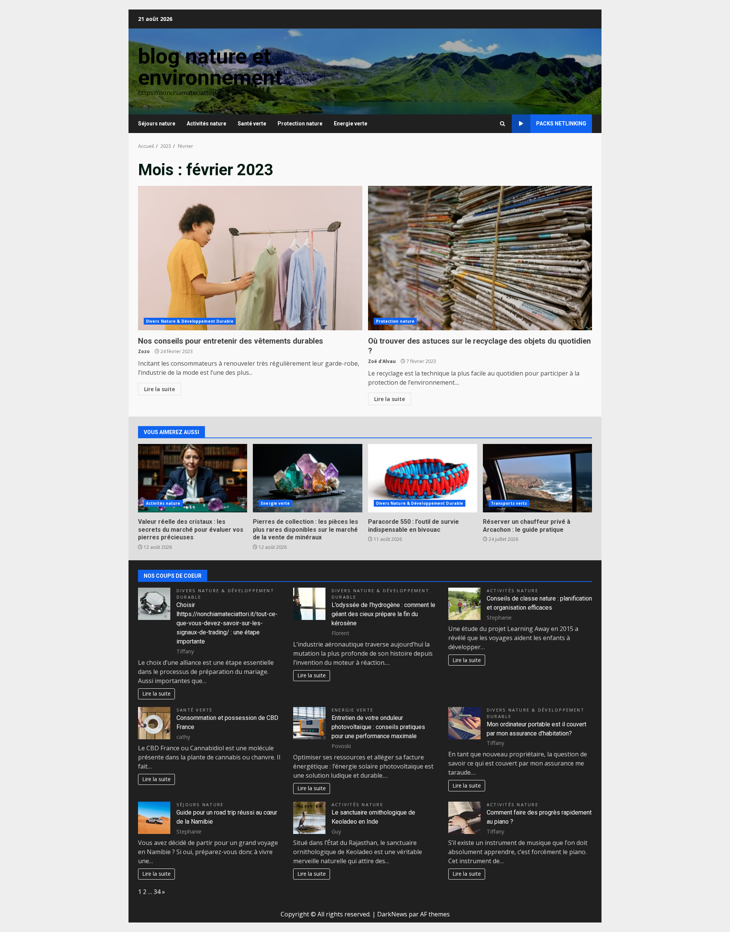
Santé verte (252, 123)
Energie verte (350, 123)
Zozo (144, 351)
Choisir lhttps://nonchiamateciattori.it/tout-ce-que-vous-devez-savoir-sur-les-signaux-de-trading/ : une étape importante (227, 623)
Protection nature (300, 123)
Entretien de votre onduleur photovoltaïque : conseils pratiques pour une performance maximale (378, 727)
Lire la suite (159, 389)
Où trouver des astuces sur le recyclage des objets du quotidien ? (480, 258)
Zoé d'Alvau (382, 361)
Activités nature (206, 123)
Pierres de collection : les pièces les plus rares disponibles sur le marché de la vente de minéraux (307, 478)
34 (157, 892)
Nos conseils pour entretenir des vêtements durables (250, 258)
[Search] (502, 123)
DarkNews (392, 914)
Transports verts (509, 503)
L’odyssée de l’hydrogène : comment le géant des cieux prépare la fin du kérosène (383, 614)
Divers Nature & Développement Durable (189, 321)
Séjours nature (156, 123)
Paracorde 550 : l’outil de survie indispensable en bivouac (422, 478)
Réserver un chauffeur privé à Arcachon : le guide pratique (537, 478)
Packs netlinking (561, 123)
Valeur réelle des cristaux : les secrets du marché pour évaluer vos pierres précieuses (192, 478)
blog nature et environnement (210, 67)
